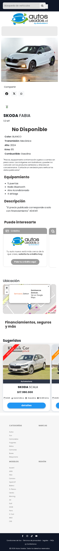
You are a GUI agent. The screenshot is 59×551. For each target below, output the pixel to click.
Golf (10, 503)
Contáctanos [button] (32, 544)
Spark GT (12, 482)
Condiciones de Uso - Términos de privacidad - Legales (27, 540)
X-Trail (11, 514)
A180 (11, 471)
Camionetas (13, 439)
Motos (11, 446)
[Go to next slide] (52, 60)
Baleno (11, 486)
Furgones (12, 443)
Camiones (13, 450)
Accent (11, 468)
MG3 (10, 518)
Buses (11, 453)
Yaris (11, 511)
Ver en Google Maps (37, 296)
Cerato (11, 493)
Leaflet (52, 312)
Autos (11, 432)
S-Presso (12, 489)
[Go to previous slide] (7, 60)
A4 (10, 500)
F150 (10, 475)
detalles (26, 405)
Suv (10, 435)
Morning (12, 496)
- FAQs (51, 540)
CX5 (10, 521)
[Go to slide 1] (29, 80)
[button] (29, 307)
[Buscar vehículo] (42, 5)
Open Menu (46, 6)
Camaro (12, 478)
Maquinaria (13, 457)
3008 (11, 507)
